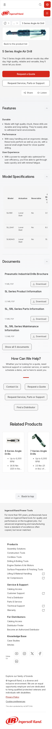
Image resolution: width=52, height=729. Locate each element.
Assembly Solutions (16, 548)
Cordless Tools (14, 557)
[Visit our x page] (32, 653)
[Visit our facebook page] (40, 653)
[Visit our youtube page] (16, 653)
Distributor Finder (15, 625)
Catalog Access (14, 589)
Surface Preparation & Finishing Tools (25, 569)
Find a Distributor (15, 597)
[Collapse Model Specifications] (47, 177)
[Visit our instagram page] (24, 653)
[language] (4, 4)
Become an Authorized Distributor (23, 629)
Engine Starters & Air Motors (20, 565)
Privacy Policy (12, 697)
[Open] (47, 13)
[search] (40, 4)
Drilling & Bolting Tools (17, 561)
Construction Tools (16, 553)
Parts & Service (14, 601)
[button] (26, 108)
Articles (10, 645)
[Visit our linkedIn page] (16, 661)
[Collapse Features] (47, 108)
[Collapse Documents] (47, 261)
